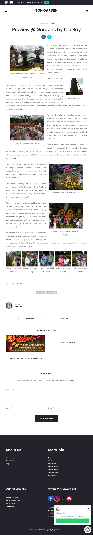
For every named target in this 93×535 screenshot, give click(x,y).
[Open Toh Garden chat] (87, 529)
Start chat (72, 521)
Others (52, 24)
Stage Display (10, 506)
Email (51, 408)
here (14, 158)
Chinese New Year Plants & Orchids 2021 (25, 359)
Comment (10, 390)
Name (9, 408)
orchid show (51, 292)
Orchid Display (11, 503)
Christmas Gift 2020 (68, 342)
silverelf (18, 306)
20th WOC (40, 292)
